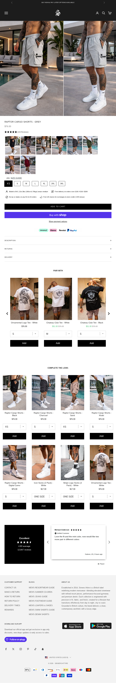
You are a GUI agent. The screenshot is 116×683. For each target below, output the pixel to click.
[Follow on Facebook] (6, 649)
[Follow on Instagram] (20, 649)
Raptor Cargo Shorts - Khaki (101, 414)
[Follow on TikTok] (35, 649)
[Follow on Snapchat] (42, 649)
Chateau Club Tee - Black (91, 322)
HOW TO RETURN (12, 596)
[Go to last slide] (7, 313)
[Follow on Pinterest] (28, 649)
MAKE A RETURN (12, 592)
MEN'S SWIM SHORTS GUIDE (42, 610)
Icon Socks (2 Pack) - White (43, 484)
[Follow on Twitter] (13, 649)
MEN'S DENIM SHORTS (39, 614)
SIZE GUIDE (16, 178)
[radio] (12, 145)
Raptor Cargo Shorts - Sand (72, 414)
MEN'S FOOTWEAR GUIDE (40, 601)
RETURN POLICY (12, 601)
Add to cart (58, 207)
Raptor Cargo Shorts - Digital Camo (14, 484)
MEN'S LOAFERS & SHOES (41, 605)
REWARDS (9, 610)
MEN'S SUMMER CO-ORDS (40, 592)
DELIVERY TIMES (12, 605)
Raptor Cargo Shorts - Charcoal (43, 414)
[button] (58, 132)
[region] (78, 542)
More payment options (58, 221)
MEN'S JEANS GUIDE (38, 596)
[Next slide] (108, 313)
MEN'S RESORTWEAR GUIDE (42, 588)
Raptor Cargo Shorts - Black (14, 414)
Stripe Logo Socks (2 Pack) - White (72, 484)
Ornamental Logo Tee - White (24, 322)
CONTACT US (10, 588)
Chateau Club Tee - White (57, 322)
